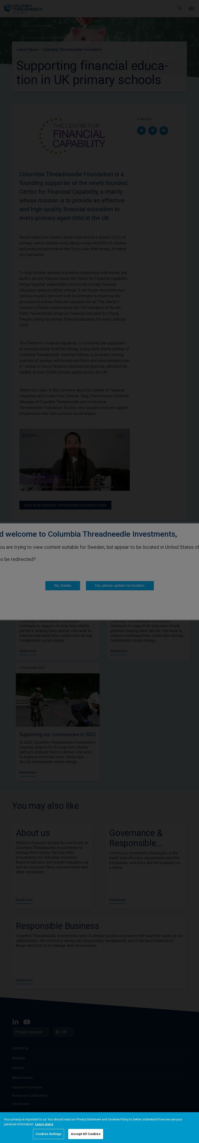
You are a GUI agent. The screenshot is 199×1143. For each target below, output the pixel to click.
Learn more (44, 1124)
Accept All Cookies (85, 1134)
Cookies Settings (48, 1134)
